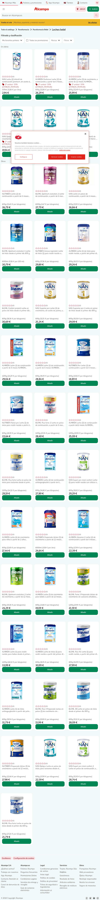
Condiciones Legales (29, 879)
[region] (50, 147)
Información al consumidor (46, 891)
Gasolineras (64, 875)
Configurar (23, 157)
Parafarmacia (23, 29)
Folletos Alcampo (28, 869)
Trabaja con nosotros (9, 872)
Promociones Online (29, 875)
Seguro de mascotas (87, 885)
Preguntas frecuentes (29, 872)
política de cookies (64, 150)
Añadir (16, 97)
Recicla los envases (87, 882)
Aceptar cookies (76, 157)
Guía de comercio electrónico (27, 889)
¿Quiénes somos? (8, 869)
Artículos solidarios (67, 882)
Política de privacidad (48, 881)
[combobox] (47, 15)
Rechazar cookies (57, 157)
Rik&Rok (63, 872)
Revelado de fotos (67, 879)
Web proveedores (86, 872)
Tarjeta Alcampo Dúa (68, 869)
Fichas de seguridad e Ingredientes (49, 885)
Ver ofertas (92, 22)
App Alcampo (6, 875)
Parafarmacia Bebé (40, 29)
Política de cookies (47, 878)
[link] (24, 858)
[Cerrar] (85, 134)
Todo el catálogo (7, 29)
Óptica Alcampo (85, 875)
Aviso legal (44, 874)
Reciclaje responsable (87, 879)
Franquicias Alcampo (87, 869)
